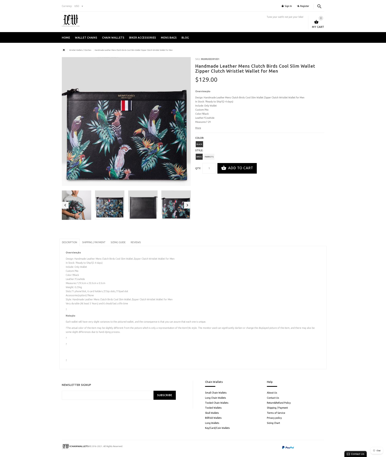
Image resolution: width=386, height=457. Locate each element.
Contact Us (273, 397)
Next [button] (187, 205)
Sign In (288, 6)
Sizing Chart (273, 423)
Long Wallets (212, 423)
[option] (76, 205)
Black (199, 144)
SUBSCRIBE (164, 395)
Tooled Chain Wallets (216, 402)
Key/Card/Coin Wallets (217, 428)
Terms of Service (276, 412)
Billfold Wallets (213, 417)
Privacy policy (274, 417)
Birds (199, 157)
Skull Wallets (212, 412)
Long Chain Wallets (215, 397)
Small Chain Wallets (216, 392)
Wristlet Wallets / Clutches (80, 50)
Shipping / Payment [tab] (94, 242)
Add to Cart (240, 168)
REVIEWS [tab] (136, 242)
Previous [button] (65, 205)
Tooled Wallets (213, 407)
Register (304, 6)
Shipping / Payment (277, 407)
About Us (272, 392)
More (198, 128)
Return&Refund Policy (279, 402)
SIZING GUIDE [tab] (118, 242)
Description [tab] (69, 242)
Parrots (209, 157)
